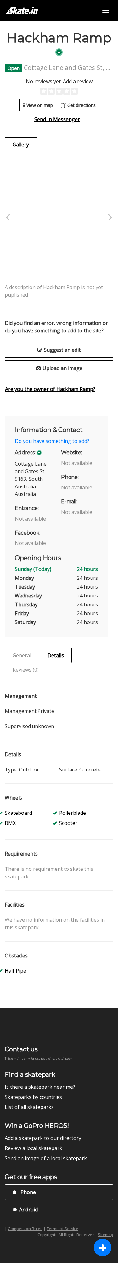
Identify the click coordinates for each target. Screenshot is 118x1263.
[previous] (8, 217)
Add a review (78, 81)
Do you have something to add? (52, 440)
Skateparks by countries (33, 1096)
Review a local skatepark (33, 1148)
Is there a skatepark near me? (40, 1086)
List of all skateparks (29, 1107)
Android (28, 1209)
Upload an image (61, 368)
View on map (39, 105)
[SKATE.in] (21, 10)
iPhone (27, 1192)
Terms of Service (62, 1228)
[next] (109, 217)
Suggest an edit (61, 349)
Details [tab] (56, 655)
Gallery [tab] (21, 144)
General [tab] (22, 655)
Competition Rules (25, 1228)
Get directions (81, 105)
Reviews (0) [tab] (26, 669)
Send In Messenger (57, 119)
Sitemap (105, 1234)
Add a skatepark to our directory (43, 1138)
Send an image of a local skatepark (46, 1158)
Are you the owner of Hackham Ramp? (50, 389)
